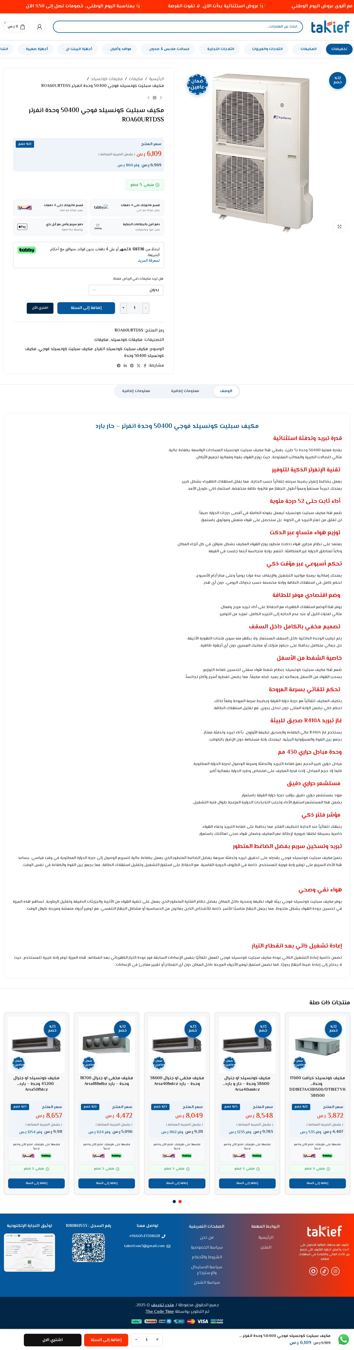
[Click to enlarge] (339, 226)
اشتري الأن (40, 308)
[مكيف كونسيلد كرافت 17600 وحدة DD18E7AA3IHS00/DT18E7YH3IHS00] (317, 1045)
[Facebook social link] (145, 366)
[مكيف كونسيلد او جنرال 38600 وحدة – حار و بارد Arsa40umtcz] (247, 1045)
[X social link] (138, 366)
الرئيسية (156, 79)
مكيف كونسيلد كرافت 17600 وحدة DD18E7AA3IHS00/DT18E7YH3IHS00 (317, 1087)
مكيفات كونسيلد (107, 79)
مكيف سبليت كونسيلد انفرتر (121, 349)
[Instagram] (335, 1271)
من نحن (207, 1238)
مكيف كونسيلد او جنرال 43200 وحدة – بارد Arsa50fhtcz (36, 1084)
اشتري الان (52, 1340)
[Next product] (148, 98)
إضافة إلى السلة (86, 308)
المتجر (265, 1248)
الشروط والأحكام (207, 1257)
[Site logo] (330, 27)
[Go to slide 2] (174, 1201)
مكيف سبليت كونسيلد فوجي (66, 349)
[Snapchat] (313, 1271)
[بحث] (61, 26)
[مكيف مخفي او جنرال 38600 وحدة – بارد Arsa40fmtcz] (177, 1045)
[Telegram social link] (118, 366)
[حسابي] (39, 26)
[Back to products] (154, 98)
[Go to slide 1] (180, 1201)
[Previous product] (161, 98)
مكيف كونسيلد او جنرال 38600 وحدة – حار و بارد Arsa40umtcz (247, 1084)
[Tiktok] (324, 1271)
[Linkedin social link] (125, 366)
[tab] (226, 391)
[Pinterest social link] (131, 366)
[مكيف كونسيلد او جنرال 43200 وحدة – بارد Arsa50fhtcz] (36, 1045)
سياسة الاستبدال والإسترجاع (206, 1270)
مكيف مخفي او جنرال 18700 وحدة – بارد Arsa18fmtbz (106, 1081)
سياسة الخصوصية (207, 1248)
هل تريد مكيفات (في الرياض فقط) (138, 279)
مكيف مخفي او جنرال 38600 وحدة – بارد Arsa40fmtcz (177, 1081)
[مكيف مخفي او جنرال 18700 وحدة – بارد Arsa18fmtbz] (106, 1045)
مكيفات (136, 79)
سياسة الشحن (207, 1283)
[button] (317, 1183)
